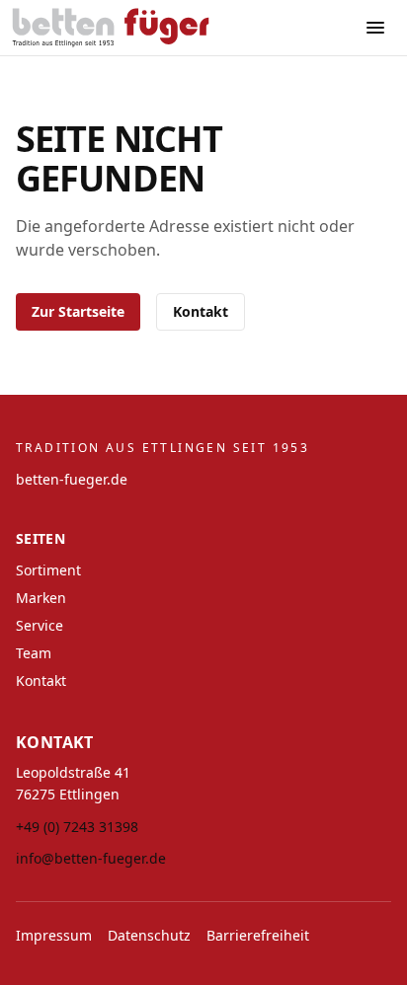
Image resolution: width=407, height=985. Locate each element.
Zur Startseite (78, 311)
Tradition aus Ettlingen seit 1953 (162, 447)
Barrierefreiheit (257, 935)
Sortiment (48, 570)
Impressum (54, 935)
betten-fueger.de (71, 479)
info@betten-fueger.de (91, 858)
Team (33, 653)
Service (39, 625)
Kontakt (200, 311)
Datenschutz (149, 935)
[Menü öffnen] (375, 27)
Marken (41, 597)
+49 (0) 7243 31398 (77, 826)
